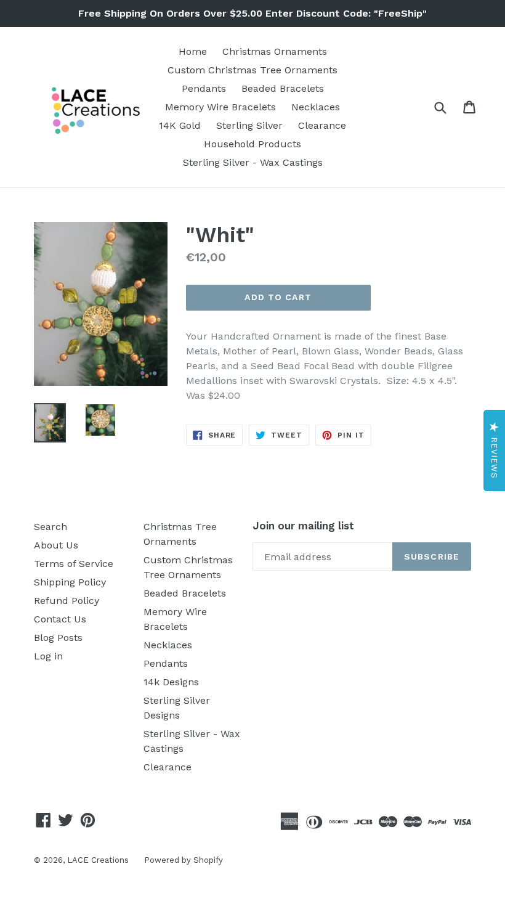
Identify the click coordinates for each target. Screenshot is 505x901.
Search (50, 526)
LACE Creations (98, 860)
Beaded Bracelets (282, 88)
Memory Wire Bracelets (220, 107)
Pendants (204, 88)
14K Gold (180, 125)
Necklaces (315, 107)
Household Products (252, 144)
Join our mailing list (303, 526)
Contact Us (60, 619)
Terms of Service (73, 563)
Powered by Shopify (183, 860)
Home (193, 51)
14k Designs (171, 682)
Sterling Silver (249, 125)
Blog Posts (58, 637)
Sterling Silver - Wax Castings (253, 162)
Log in (48, 656)
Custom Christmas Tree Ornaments (252, 70)
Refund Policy (66, 600)
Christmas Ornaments (274, 51)
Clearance (322, 125)
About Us (56, 545)
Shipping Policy (70, 582)
